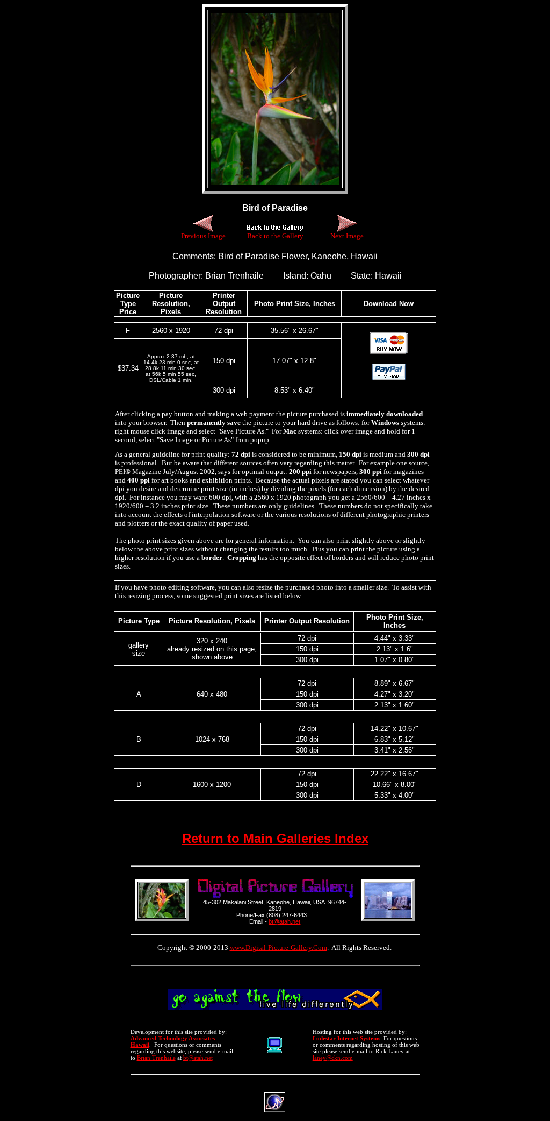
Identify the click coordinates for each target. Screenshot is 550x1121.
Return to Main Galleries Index (275, 838)
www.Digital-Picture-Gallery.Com (278, 947)
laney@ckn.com (333, 1057)
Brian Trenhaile (156, 1057)
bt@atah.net (284, 921)
